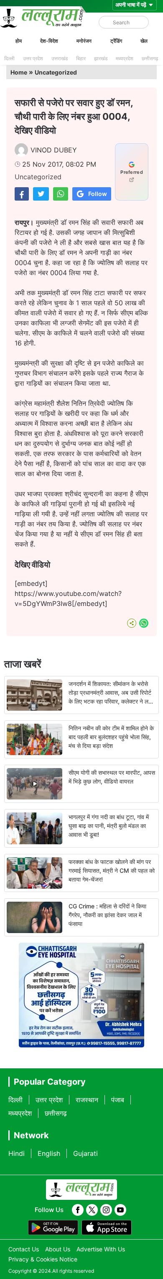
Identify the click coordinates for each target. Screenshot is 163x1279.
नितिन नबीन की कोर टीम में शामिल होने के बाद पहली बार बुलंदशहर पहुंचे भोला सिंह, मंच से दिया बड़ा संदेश (111, 737)
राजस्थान (87, 1100)
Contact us (23, 1249)
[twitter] (92, 1210)
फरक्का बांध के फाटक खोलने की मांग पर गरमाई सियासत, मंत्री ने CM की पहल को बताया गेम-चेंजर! (112, 870)
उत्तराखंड (59, 58)
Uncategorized (56, 72)
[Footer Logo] (81, 1189)
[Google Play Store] (53, 1227)
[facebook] (77, 1210)
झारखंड (100, 58)
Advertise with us (100, 1249)
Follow (97, 193)
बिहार (81, 58)
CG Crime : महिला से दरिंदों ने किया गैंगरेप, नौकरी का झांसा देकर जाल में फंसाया (107, 915)
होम (18, 41)
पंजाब (117, 1100)
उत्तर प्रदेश (33, 58)
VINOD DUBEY (54, 150)
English (49, 1153)
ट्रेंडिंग (116, 41)
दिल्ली (9, 58)
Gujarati (85, 1153)
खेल (144, 41)
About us (57, 1249)
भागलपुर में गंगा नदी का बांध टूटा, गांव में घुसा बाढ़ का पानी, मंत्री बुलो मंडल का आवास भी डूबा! (109, 825)
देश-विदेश (49, 41)
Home (18, 72)
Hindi (16, 1153)
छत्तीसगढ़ (150, 58)
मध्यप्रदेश (124, 58)
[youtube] (120, 1210)
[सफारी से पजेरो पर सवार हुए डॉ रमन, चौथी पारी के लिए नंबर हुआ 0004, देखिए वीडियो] (22, 193)
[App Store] (107, 1227)
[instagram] (106, 1210)
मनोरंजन (84, 41)
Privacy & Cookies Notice (42, 1259)
